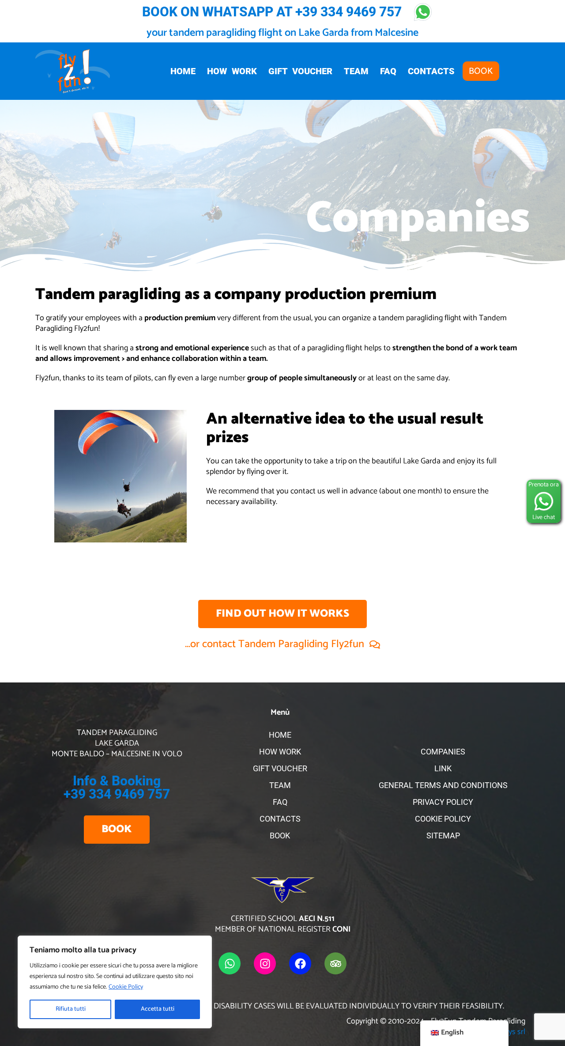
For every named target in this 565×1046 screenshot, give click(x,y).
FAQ (388, 71)
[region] (115, 982)
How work (232, 71)
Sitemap (443, 835)
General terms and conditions (443, 785)
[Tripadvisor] (335, 963)
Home (183, 71)
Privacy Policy (443, 802)
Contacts (431, 71)
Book (481, 71)
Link (443, 768)
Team (356, 71)
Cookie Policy (126, 987)
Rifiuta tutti (71, 1009)
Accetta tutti (157, 1009)
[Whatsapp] (229, 963)
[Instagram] (265, 963)
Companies (443, 751)
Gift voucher (300, 71)
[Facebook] (300, 963)
